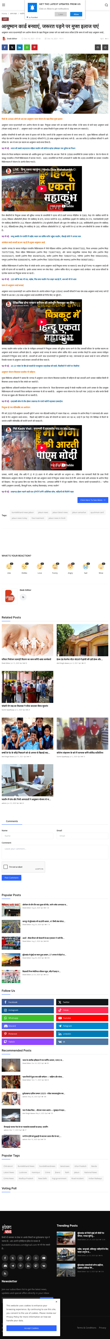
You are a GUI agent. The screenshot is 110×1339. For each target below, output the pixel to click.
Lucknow (23, 1172)
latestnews (64, 1166)
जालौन (22, 13)
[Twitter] (12, 1258)
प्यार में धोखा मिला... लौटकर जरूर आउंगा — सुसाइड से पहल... (44, 1110)
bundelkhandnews (47, 1166)
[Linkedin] (28, 1265)
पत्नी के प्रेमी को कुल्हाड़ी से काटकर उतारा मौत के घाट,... (41, 1136)
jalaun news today (19, 518)
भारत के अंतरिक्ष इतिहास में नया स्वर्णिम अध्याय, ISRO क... (43, 1060)
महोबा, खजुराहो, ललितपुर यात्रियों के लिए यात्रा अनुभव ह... (92, 1250)
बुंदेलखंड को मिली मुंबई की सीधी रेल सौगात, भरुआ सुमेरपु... (90, 1234)
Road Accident (77, 1178)
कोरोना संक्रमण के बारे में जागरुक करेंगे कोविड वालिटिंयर (80, 752)
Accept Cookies (31, 1328)
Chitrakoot (8, 1166)
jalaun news (43, 512)
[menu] (3, 5)
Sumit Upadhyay (8, 710)
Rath (67, 1172)
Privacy (102, 1327)
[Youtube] (43, 1258)
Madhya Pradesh (26, 1178)
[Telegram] (12, 1265)
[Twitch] (36, 1265)
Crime (47, 1172)
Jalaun (76, 1172)
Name (4, 830)
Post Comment (11, 877)
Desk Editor (25, 590)
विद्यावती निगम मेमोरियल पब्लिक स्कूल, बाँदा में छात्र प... (41, 971)
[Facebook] (5, 1258)
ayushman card (97, 512)
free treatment (38, 518)
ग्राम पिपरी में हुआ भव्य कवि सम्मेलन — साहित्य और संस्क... (43, 1076)
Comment (6, 842)
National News (90, 1172)
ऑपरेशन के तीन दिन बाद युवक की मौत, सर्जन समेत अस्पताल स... (45, 904)
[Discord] (5, 1265)
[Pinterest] (20, 1265)
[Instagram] (20, 1258)
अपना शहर (13, 13)
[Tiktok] (28, 1258)
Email (59, 830)
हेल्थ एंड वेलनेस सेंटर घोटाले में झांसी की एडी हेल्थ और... (80, 659)
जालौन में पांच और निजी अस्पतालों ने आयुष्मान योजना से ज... (26, 799)
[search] (106, 5)
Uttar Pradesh (80, 1166)
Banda (94, 1166)
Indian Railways (95, 1178)
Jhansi (57, 1172)
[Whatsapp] (36, 1258)
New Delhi (42, 1178)
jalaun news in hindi (57, 518)
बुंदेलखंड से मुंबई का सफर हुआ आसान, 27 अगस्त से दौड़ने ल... (44, 954)
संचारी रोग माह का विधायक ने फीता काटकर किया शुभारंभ (25, 705)
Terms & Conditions (86, 1327)
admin (4, 803)
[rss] (5, 1273)
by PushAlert (33, 17)
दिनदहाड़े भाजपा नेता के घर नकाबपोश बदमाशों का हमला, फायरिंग (26, 1127)
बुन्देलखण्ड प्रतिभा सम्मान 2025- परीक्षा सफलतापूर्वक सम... (43, 1093)
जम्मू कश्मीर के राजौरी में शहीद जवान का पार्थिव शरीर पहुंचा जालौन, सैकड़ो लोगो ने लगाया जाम (46, 236)
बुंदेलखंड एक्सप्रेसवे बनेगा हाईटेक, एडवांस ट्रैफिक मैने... (90, 1266)
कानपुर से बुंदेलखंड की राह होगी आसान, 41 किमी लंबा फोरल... (43, 921)
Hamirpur (36, 1172)
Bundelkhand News (26, 1166)
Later (60, 14)
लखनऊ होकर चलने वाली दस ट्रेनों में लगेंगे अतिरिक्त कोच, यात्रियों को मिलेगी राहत (42, 491)
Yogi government (59, 1178)
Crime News (9, 1178)
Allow (76, 14)
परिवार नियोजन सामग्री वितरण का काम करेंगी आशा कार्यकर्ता (26, 659)
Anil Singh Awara (63, 663)
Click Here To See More (91, 500)
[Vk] (43, 1265)
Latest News (9, 1172)
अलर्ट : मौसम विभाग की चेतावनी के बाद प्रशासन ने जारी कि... (43, 938)
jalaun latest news (60, 512)
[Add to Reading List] (105, 47)
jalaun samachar (79, 512)
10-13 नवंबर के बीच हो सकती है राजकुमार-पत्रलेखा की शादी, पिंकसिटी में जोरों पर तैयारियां (45, 366)
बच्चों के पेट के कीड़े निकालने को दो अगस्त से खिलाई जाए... (26, 752)
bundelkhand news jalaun (23, 512)
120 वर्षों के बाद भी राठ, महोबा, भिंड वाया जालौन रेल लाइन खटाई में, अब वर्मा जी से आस (43, 279)
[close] (56, 1301)
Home (4, 13)
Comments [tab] (12, 821)
